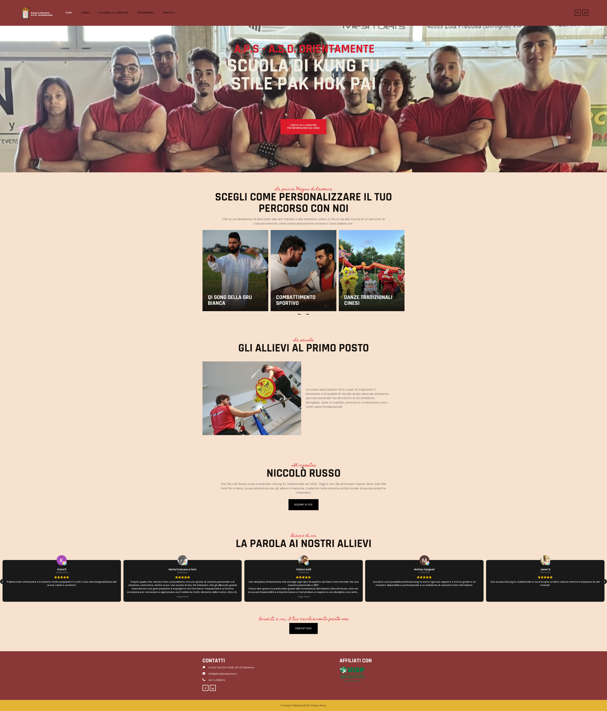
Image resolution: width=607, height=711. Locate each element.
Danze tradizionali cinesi (300, 300)
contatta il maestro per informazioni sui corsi (303, 126)
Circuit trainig (363, 303)
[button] (299, 314)
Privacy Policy (318, 705)
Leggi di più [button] (61, 596)
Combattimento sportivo (227, 300)
